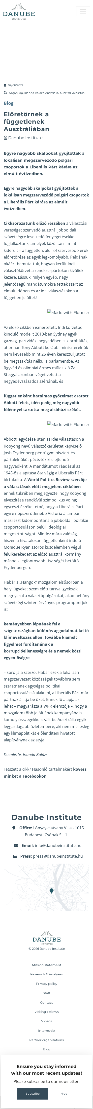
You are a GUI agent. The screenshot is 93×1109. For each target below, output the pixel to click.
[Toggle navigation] (83, 11)
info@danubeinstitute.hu (58, 845)
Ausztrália (52, 93)
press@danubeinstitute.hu (58, 856)
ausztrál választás (72, 93)
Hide (64, 1093)
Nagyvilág (16, 93)
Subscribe (33, 1093)
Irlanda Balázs (34, 93)
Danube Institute (25, 137)
